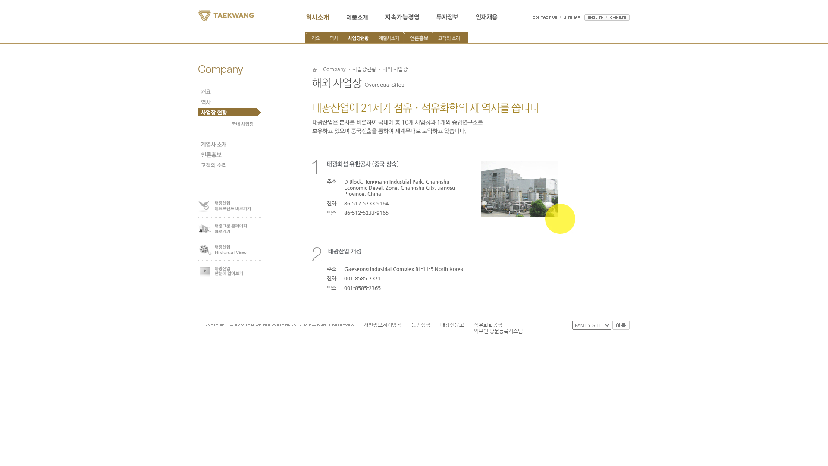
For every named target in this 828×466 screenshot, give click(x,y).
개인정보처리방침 (382, 325)
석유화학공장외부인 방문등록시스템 (498, 328)
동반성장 (420, 325)
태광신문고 (452, 325)
